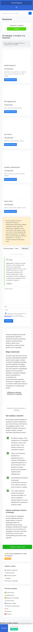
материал (15, 480)
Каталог (4, 628)
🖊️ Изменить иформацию (11, 606)
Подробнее (8, 558)
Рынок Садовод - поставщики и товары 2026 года (16, 620)
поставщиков (10, 426)
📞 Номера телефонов (11, 570)
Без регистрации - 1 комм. (11, 248)
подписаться (7, 316)
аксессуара (15, 360)
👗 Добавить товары (10, 603)
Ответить (9, 283)
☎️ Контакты (8, 614)
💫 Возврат (7, 578)
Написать (14, 629)
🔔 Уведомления (9, 595)
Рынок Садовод (16, 3)
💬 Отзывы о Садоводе (11, 581)
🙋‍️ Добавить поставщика (11, 598)
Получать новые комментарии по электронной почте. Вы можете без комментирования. (15, 315)
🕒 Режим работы (9, 572)
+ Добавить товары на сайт (17, 547)
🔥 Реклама (7, 611)
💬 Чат (6, 608)
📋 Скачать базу (9, 600)
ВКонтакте (25, 248)
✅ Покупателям (9, 592)
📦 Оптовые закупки (10, 575)
